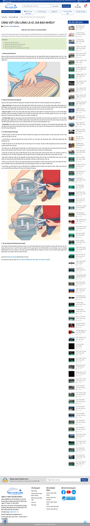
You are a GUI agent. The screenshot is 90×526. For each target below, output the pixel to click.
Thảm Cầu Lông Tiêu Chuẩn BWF (81, 248)
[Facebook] (63, 492)
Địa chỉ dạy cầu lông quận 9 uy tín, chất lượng (80, 199)
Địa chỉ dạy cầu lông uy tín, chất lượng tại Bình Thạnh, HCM (81, 193)
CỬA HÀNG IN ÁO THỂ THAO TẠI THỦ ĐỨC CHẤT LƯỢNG (81, 220)
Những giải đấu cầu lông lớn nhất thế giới (81, 130)
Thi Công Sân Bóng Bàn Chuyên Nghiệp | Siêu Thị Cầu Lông (81, 345)
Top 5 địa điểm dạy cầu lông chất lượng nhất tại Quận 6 (81, 407)
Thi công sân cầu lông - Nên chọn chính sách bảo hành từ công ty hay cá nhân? (81, 442)
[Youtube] (68, 492)
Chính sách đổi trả (51, 509)
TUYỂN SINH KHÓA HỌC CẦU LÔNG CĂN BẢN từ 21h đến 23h (80, 310)
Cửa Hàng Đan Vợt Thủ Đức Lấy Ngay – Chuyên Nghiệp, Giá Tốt (81, 213)
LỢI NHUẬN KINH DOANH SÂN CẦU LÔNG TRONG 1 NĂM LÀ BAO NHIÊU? (81, 276)
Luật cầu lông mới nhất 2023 (80, 40)
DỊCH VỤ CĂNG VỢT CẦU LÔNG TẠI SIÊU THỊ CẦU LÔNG (81, 158)
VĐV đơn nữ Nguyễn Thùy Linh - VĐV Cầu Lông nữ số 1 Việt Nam (81, 137)
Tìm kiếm (67, 6)
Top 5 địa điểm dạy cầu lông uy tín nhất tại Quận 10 (81, 428)
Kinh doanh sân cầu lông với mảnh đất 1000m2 (81, 172)
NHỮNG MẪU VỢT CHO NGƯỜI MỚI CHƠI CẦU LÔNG (81, 68)
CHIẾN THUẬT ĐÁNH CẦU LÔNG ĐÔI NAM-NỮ (81, 110)
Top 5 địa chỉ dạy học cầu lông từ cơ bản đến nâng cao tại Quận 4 (81, 393)
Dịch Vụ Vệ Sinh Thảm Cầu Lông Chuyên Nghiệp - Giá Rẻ (81, 317)
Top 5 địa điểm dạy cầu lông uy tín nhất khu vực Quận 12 (81, 449)
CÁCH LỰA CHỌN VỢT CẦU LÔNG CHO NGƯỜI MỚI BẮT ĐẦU (81, 54)
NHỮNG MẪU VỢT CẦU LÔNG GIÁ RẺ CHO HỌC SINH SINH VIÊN (81, 75)
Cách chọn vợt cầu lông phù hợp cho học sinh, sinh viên (81, 116)
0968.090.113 (14, 512)
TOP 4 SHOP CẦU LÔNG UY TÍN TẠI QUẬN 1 (81, 89)
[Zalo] (74, 492)
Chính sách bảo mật (52, 506)
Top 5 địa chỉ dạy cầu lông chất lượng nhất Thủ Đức (81, 352)
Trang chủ (4, 17)
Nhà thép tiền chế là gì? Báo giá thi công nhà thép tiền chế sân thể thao (81, 227)
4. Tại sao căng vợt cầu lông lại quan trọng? (16, 48)
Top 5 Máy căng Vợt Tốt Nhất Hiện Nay (81, 296)
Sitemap (33, 505)
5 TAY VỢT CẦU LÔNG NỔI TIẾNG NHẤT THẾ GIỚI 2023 (81, 151)
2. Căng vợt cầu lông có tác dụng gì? (14, 44)
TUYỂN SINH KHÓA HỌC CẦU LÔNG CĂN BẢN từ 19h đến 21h (80, 303)
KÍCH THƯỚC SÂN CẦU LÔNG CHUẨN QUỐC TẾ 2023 (81, 61)
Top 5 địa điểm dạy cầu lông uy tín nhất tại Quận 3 (81, 386)
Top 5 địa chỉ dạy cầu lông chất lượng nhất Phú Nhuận (81, 359)
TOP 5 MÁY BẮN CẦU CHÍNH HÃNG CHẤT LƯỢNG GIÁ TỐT (81, 262)
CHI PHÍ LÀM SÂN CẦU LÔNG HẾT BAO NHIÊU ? (81, 103)
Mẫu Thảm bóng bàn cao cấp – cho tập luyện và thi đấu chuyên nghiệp (81, 338)
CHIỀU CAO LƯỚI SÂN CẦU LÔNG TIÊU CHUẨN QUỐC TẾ (81, 47)
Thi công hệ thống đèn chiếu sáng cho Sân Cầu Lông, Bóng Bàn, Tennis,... (81, 179)
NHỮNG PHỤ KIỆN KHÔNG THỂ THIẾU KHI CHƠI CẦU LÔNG (81, 144)
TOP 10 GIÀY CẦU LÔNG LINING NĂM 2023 (81, 82)
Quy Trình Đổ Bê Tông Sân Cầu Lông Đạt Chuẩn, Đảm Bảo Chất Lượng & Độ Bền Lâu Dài (81, 463)
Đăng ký (84, 480)
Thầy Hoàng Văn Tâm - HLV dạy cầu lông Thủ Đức (81, 289)
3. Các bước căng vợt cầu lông (12, 46)
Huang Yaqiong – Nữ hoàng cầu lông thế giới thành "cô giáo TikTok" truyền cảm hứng (81, 324)
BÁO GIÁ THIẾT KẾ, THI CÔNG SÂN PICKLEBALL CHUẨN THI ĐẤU (81, 234)
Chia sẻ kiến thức (13, 17)
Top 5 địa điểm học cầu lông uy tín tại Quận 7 (81, 414)
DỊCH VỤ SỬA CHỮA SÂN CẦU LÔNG (80, 241)
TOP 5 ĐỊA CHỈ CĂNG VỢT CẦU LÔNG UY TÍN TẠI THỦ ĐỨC (81, 123)
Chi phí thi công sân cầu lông (80, 165)
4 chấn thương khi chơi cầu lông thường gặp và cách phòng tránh (81, 33)
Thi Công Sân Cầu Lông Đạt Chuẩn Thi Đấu (80, 186)
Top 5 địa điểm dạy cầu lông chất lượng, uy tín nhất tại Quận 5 (81, 400)
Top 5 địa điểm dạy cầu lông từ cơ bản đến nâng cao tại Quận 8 (81, 421)
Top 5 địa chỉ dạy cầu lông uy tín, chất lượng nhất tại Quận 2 (81, 379)
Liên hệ (33, 502)
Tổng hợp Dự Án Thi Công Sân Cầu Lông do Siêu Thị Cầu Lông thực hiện (81, 366)
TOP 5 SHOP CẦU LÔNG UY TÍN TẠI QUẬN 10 (81, 96)
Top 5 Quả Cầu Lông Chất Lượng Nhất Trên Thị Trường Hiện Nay (81, 456)
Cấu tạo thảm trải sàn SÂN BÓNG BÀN (81, 331)
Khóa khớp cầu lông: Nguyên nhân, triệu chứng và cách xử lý (81, 26)
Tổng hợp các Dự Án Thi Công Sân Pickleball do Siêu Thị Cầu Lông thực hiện (81, 373)
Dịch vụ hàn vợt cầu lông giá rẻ (80, 255)
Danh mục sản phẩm (9, 11)
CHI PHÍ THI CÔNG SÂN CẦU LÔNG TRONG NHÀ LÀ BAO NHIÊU (80, 269)
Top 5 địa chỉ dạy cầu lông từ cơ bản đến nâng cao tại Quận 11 (81, 435)
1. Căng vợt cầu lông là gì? (11, 42)
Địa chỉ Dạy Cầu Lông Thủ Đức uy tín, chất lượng (81, 283)
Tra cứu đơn (77, 7)
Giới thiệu (34, 491)
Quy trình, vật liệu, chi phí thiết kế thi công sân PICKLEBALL (81, 206)
